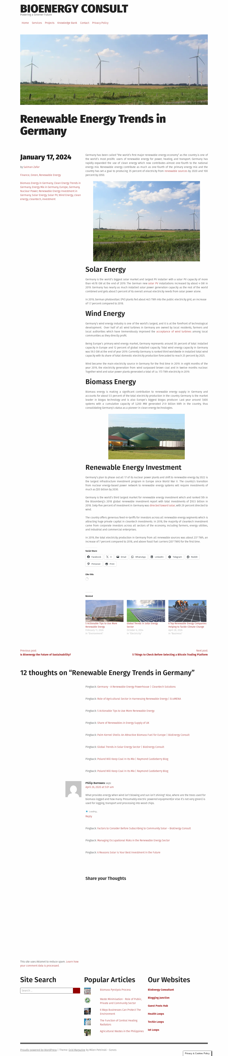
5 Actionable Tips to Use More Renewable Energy (125, 710)
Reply (88, 816)
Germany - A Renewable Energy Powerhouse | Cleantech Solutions (136, 686)
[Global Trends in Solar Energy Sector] (146, 611)
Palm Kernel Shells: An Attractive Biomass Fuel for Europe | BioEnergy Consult (143, 734)
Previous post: (45, 652)
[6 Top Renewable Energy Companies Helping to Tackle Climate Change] (187, 611)
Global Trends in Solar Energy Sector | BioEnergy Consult (130, 746)
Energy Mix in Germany (45, 187)
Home (25, 22)
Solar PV (53, 195)
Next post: (170, 652)
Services (37, 22)
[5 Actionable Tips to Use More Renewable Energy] (104, 611)
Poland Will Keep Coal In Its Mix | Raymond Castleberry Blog (132, 759)
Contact (84, 22)
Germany (74, 187)
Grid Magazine (77, 1049)
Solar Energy (39, 195)
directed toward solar (162, 505)
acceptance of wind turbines (173, 331)
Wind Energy (66, 195)
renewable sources (176, 171)
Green (34, 175)
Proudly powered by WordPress (38, 1049)
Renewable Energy (50, 175)
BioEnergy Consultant (161, 989)
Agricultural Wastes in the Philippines (122, 1031)
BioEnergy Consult (74, 9)
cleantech (35, 199)
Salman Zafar (32, 167)
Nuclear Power (29, 191)
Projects (49, 22)
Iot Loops (153, 1029)
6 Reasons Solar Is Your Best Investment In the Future (128, 852)
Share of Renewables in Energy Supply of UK (123, 722)
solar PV (153, 283)
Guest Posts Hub (158, 1005)
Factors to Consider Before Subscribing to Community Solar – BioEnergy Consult (144, 828)
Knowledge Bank (67, 22)
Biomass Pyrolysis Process (115, 989)
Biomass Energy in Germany (36, 183)
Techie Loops (156, 1021)
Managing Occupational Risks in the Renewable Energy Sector (133, 840)
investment (48, 199)
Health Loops (156, 1013)
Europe (63, 187)
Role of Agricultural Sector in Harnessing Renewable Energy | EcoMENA (139, 698)
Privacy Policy (100, 22)
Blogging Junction (158, 997)
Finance (25, 175)
